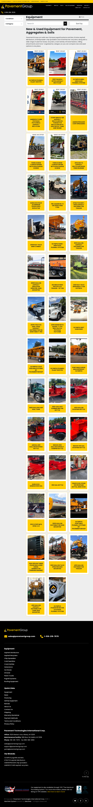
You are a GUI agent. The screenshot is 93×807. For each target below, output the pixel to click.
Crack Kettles (9, 664)
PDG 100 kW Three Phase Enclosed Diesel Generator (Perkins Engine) (36, 566)
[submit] (65, 24)
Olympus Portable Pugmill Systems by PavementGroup (79, 525)
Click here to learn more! (56, 792)
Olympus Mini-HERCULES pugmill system (57, 245)
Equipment (48, 5)
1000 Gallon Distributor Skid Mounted (57, 525)
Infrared (7, 673)
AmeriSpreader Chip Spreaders (79, 123)
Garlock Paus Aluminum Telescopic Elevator (36, 205)
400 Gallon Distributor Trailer (79, 567)
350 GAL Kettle (57, 485)
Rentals (56, 5)
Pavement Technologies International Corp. (29, 799)
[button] (49, 5)
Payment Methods (11, 718)
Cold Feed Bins (9, 661)
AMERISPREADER (35, 1)
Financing (79, 5)
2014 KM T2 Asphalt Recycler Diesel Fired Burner (78, 165)
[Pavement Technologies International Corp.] (16, 630)
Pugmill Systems (10, 679)
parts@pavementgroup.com (14, 749)
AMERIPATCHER (44, 1)
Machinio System (10, 801)
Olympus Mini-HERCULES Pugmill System (78, 81)
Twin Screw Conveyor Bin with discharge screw (36, 165)
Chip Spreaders (10, 658)
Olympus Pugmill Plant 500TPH (57, 369)
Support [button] (86, 5)
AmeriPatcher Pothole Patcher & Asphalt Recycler (36, 122)
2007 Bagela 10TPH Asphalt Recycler (57, 81)
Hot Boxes (8, 670)
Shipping (7, 712)
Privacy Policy (9, 724)
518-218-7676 (15, 740)
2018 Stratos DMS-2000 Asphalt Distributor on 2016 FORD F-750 (36, 328)
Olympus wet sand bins (78, 328)
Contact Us (86, 7)
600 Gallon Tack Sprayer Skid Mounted (57, 567)
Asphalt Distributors (11, 653)
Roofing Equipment (11, 681)
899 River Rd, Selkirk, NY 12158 (32, 737)
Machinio (28, 801)
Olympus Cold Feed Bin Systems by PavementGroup (36, 369)
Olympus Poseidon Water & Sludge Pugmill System (57, 608)
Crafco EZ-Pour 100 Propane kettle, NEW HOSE (79, 485)
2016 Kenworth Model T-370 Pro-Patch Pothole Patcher (57, 328)
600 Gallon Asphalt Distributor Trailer (79, 245)
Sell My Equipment (70, 5)
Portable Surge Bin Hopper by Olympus (78, 369)
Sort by (79, 23)
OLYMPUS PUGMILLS (6, 1)
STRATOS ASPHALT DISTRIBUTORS (21, 1)
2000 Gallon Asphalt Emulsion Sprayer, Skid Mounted (36, 286)
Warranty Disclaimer (11, 715)
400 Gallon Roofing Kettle (78, 408)
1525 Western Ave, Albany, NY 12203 (22, 735)
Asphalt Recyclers (10, 655)
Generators (8, 667)
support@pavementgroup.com (15, 746)
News (6, 695)
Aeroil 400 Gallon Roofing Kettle (36, 447)
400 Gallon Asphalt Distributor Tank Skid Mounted (36, 608)
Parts (61, 5)
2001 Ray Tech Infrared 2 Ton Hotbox (79, 286)
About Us (77, 7)
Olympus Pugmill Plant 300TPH (36, 81)
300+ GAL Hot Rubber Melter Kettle (57, 408)
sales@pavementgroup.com (21, 636)
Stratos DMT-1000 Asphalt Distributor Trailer (79, 205)
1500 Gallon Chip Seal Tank (36, 408)
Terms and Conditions (12, 721)
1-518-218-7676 (9, 12)
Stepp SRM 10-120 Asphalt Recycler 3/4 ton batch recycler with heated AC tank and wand (57, 123)
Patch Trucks (9, 676)
